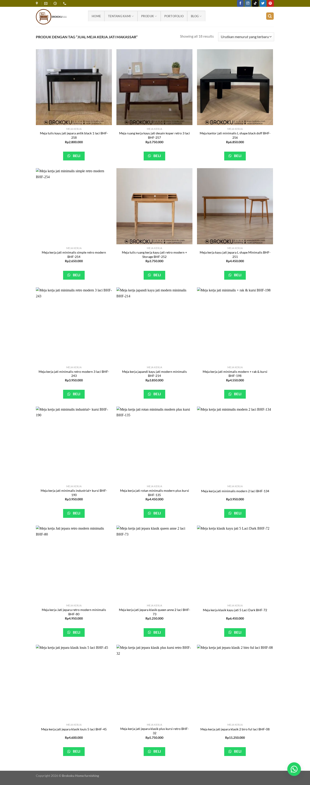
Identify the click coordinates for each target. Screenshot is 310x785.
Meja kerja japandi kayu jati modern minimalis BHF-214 (154, 374)
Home (96, 16)
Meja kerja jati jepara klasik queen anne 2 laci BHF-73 (154, 612)
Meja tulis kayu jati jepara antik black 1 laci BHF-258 (74, 135)
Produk (147, 16)
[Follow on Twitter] (262, 3)
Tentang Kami (119, 16)
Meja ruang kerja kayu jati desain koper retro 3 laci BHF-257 (154, 135)
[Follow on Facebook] (240, 3)
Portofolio (174, 16)
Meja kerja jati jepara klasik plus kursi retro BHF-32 (154, 731)
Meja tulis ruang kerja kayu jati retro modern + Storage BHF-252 (154, 254)
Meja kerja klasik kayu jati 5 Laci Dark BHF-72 (235, 610)
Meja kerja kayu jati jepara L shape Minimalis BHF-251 (235, 254)
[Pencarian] (270, 16)
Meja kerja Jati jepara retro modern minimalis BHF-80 (74, 612)
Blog (195, 16)
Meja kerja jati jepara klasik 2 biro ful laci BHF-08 (235, 729)
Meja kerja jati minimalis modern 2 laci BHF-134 (235, 491)
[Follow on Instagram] (247, 3)
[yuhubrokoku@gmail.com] (46, 3)
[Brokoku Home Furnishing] (37, 3)
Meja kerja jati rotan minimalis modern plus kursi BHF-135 (154, 493)
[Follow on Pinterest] (270, 3)
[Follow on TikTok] (255, 3)
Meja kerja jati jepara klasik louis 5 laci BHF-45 (74, 729)
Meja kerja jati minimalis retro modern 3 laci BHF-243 (74, 374)
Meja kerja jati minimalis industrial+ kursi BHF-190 (74, 493)
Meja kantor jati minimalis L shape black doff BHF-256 (235, 135)
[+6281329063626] (65, 3)
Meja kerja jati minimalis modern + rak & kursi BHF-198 (235, 374)
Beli (76, 156)
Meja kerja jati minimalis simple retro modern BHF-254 (74, 254)
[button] (294, 769)
